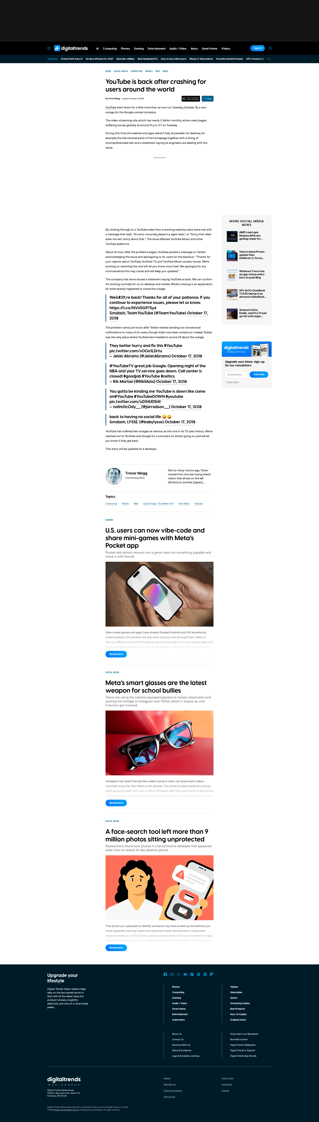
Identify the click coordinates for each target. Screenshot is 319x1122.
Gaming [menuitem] (139, 49)
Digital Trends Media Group (66, 1110)
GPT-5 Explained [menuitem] (255, 59)
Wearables (236, 992)
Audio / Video (179, 1003)
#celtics (168, 376)
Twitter (178, 974)
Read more (116, 654)
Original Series (238, 1020)
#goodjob (132, 376)
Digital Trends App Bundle (243, 1055)
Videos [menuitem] (225, 49)
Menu (49, 48)
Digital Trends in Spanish (242, 1050)
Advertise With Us (181, 1044)
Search (270, 48)
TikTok (192, 974)
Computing (111, 503)
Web (136, 503)
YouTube (111, 107)
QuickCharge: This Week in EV (158, 503)
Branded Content (239, 1039)
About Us (177, 1033)
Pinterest (198, 974)
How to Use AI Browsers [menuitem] (173, 59)
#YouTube (173, 346)
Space (233, 998)
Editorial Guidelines (181, 1050)
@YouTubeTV (121, 366)
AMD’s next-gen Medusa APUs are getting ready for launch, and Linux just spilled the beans (252, 239)
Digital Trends (65, 53)
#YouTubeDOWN (149, 396)
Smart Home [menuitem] (209, 49)
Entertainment (180, 1014)
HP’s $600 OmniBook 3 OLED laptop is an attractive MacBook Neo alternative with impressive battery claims (252, 298)
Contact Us (178, 1039)
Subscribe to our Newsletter (244, 1033)
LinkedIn (205, 974)
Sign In (258, 48)
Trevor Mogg (114, 98)
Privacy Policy (233, 382)
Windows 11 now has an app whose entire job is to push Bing (252, 274)
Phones (176, 987)
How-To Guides (238, 1014)
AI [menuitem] (97, 49)
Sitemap (225, 1090)
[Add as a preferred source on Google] (191, 99)
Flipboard (211, 974)
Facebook (165, 974)
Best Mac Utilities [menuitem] (125, 59)
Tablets (234, 987)
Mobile (125, 503)
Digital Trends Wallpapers (243, 1044)
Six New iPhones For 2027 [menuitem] (99, 59)
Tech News (184, 503)
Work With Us (170, 1084)
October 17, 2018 (186, 356)
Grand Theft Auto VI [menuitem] (71, 59)
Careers (167, 1078)
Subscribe (259, 374)
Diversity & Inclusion (173, 1090)
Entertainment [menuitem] (156, 49)
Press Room (227, 1084)
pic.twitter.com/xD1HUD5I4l (135, 402)
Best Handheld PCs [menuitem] (148, 59)
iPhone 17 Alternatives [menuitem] (201, 59)
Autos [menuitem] (194, 49)
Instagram (172, 974)
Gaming (176, 998)
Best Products (237, 1009)
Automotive (178, 1020)
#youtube (174, 396)
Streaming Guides (240, 1003)
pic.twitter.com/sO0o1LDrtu (135, 351)
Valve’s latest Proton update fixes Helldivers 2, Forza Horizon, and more (252, 256)
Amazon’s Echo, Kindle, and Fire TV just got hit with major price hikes (253, 315)
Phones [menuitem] (125, 49)
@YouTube (123, 396)
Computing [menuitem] (110, 49)
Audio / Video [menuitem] (178, 49)
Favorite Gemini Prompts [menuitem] (229, 59)
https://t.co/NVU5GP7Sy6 (132, 308)
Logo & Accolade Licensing (185, 1055)
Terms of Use (169, 1096)
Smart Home (179, 1009)
